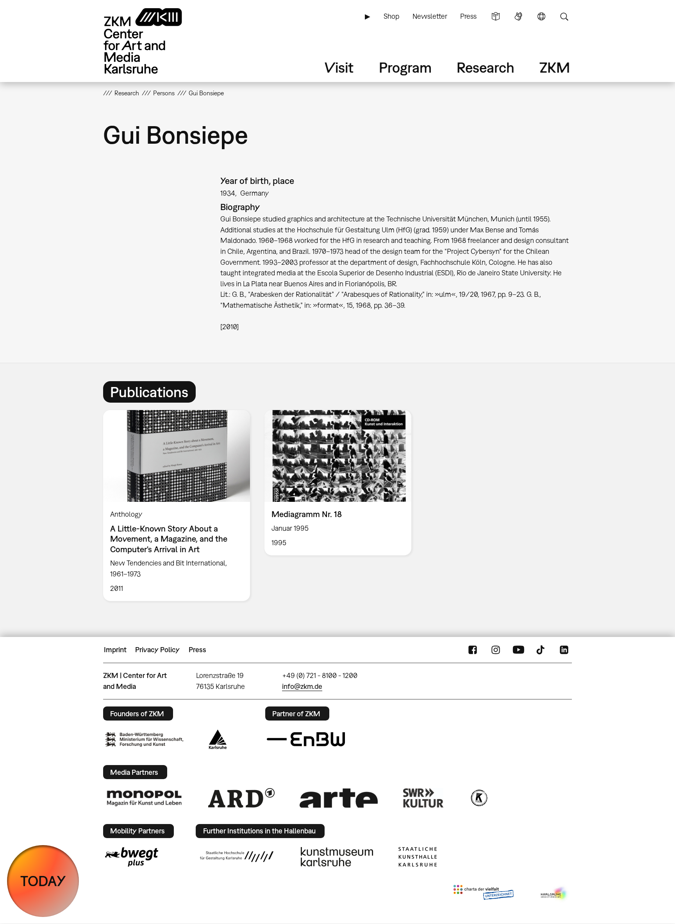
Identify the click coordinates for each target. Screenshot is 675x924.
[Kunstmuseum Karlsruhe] (337, 857)
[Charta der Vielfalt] (483, 894)
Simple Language (496, 16)
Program (405, 67)
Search (564, 16)
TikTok (541, 649)
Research (485, 67)
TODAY (43, 880)
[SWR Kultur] (423, 798)
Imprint (115, 650)
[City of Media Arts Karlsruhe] (554, 894)
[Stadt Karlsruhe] (217, 739)
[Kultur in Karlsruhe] (478, 798)
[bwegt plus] (131, 857)
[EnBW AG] (306, 739)
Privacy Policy (157, 650)
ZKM (554, 67)
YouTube (518, 649)
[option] (176, 505)
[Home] (154, 41)
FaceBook (472, 649)
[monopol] (144, 798)
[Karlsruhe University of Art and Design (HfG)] (237, 856)
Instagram (496, 649)
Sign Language (518, 16)
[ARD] (241, 798)
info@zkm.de (302, 686)
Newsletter (429, 16)
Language (541, 16)
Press (468, 16)
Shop (391, 16)
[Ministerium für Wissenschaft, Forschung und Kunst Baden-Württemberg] (144, 739)
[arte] (339, 798)
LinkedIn (564, 649)
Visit (339, 67)
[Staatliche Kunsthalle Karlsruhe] (417, 857)
